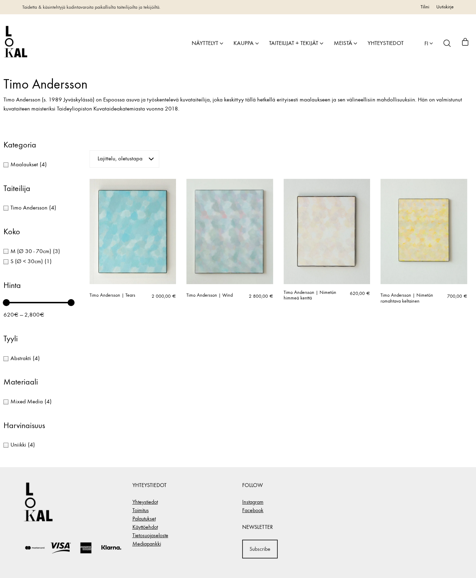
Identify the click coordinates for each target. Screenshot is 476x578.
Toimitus (140, 510)
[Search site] (447, 43)
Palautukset (144, 518)
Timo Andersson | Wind (209, 295)
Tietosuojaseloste (150, 535)
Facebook (252, 510)
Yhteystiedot (145, 502)
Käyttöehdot (145, 527)
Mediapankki (146, 543)
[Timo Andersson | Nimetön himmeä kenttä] (327, 231)
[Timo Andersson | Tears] (133, 231)
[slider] (6, 302)
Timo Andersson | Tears (112, 295)
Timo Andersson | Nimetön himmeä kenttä (310, 295)
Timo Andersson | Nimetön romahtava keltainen (407, 298)
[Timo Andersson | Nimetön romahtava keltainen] (424, 231)
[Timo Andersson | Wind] (229, 231)
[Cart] (465, 43)
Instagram (252, 502)
